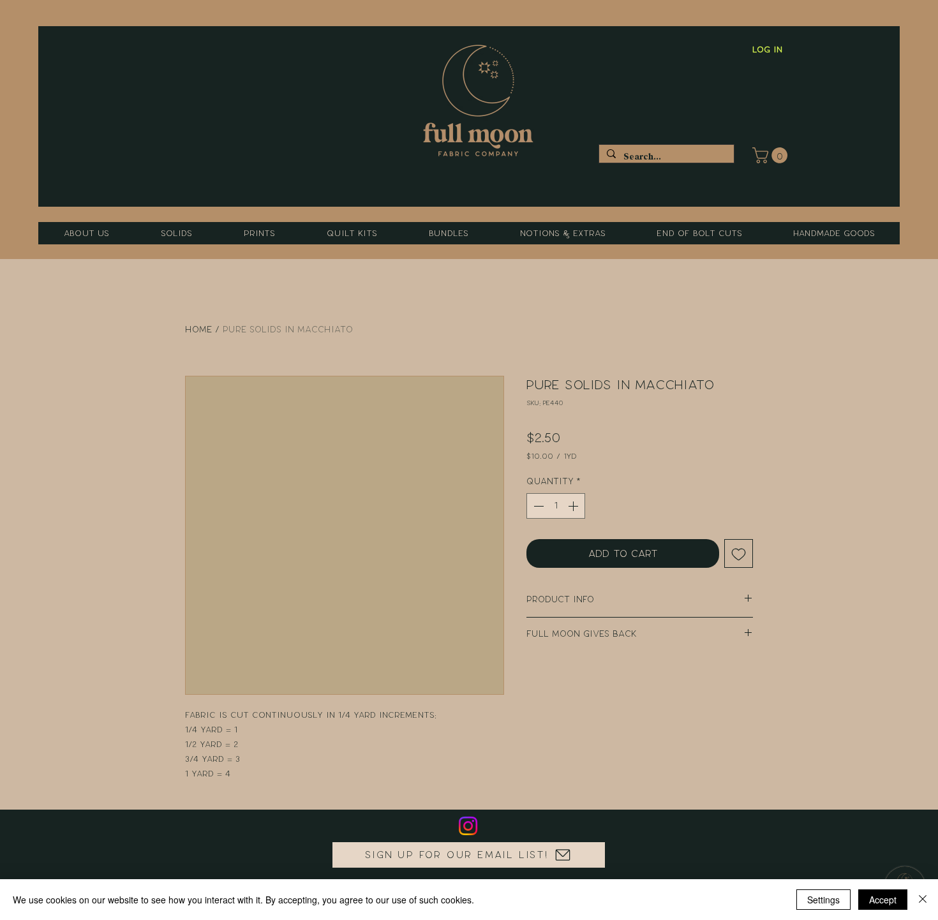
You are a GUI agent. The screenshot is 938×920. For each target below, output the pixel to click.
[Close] (922, 899)
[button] (771, 155)
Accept (883, 899)
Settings (823, 899)
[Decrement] (537, 506)
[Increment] (574, 506)
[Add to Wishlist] (738, 553)
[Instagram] (468, 825)
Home (198, 329)
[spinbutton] (555, 506)
